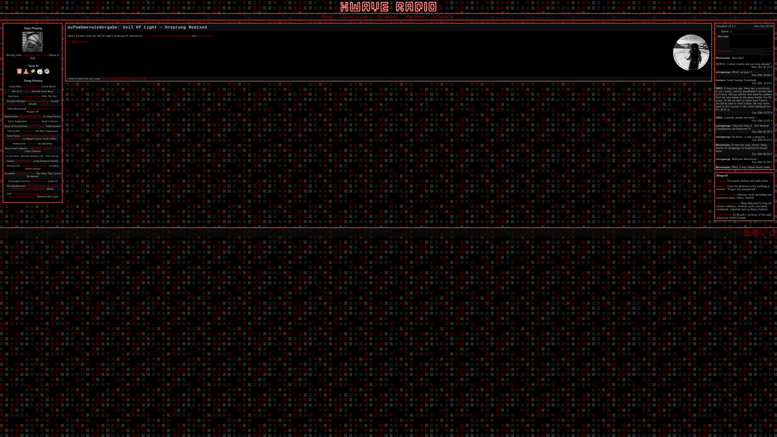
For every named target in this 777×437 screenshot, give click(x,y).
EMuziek (721, 186)
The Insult (34, 121)
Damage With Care (35, 55)
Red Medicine (24, 161)
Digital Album (81, 41)
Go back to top (772, 232)
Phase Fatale (162, 35)
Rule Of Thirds (31, 86)
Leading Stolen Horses (35, 165)
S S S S (148, 35)
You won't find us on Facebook (763, 232)
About (327, 16)
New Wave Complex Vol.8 (44, 148)
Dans (26, 91)
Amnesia (721, 180)
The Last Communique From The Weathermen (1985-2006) (35, 187)
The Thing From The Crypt (42, 108)
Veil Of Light (140, 78)
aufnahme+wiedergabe (122, 78)
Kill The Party (37, 126)
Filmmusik (27, 131)
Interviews (356, 16)
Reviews (415, 16)
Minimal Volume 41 (30, 116)
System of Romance (728, 203)
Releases (387, 16)
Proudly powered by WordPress (755, 232)
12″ (69, 41)
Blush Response (181, 35)
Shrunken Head (25, 173)
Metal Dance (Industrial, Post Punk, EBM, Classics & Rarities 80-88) (32, 195)
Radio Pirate (39, 181)
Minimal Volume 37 (38, 101)
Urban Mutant (724, 214)
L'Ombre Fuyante (726, 194)
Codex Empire (205, 35)
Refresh (726, 51)
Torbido (32, 143)
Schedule (443, 16)
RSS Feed (747, 232)
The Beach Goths (30, 96)
